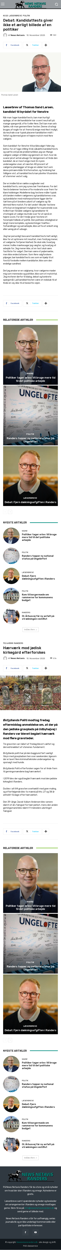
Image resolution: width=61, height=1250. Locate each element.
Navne (30, 373)
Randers (26, 612)
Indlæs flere (29, 629)
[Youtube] (36, 1232)
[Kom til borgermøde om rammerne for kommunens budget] (11, 596)
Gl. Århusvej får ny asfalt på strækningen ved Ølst (38, 617)
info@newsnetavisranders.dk (39, 1208)
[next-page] (10, 512)
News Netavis (18, 35)
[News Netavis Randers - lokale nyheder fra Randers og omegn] (30, 4)
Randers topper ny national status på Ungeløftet (30, 440)
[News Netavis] (5, 35)
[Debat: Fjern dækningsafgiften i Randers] (30, 476)
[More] (46, 45)
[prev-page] (5, 512)
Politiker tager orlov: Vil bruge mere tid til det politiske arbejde (30, 379)
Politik (26, 16)
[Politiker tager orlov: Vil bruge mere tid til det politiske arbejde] (30, 355)
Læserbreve (15, 16)
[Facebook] (25, 1232)
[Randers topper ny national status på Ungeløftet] (30, 415)
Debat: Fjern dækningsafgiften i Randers (30, 502)
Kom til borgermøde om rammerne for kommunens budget (37, 597)
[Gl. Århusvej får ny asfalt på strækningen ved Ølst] (11, 616)
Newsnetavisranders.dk (27, 1242)
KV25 (5, 16)
